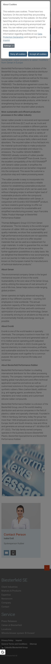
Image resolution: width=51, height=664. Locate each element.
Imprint (6, 40)
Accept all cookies (38, 54)
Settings (7, 46)
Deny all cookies (18, 54)
